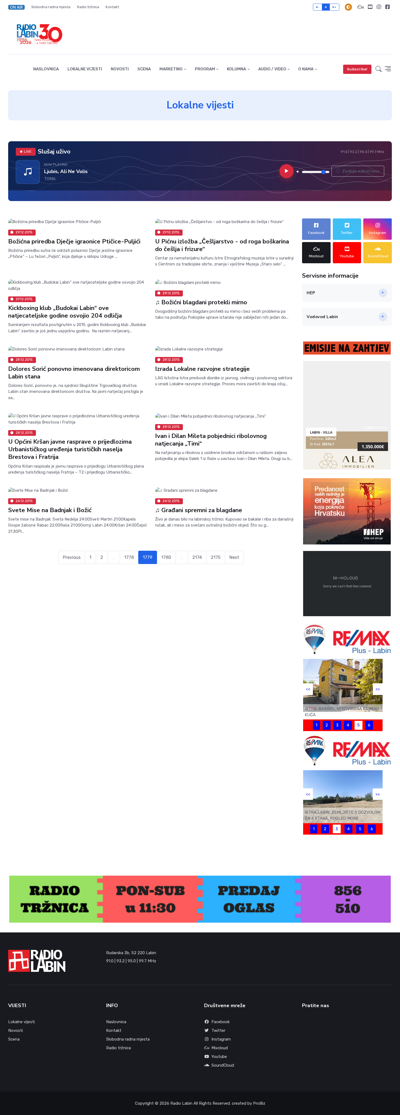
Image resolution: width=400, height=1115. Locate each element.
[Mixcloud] (360, 7)
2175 (215, 557)
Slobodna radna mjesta (50, 7)
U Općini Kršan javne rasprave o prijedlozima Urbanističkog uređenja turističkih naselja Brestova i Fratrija (70, 449)
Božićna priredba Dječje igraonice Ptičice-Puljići (74, 241)
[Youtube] (370, 7)
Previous (72, 557)
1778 (129, 557)
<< (308, 689)
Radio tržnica (88, 7)
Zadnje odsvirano (360, 171)
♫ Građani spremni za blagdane (198, 510)
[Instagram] (378, 7)
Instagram (221, 1039)
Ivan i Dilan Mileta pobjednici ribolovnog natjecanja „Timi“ (211, 439)
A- (317, 6)
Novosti (120, 69)
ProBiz (259, 1103)
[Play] (286, 171)
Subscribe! (357, 69)
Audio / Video (272, 69)
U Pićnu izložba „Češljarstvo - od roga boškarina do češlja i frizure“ (222, 245)
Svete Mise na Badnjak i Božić (50, 510)
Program (205, 69)
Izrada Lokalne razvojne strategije (202, 369)
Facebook (220, 1021)
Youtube (219, 1056)
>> (378, 689)
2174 (197, 557)
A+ (334, 6)
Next (234, 557)
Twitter (218, 1030)
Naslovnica (46, 69)
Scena (144, 69)
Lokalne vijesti (84, 69)
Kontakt (112, 7)
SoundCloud (222, 1065)
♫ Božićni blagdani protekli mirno (201, 302)
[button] (18, 7)
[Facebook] (387, 7)
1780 (166, 557)
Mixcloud (219, 1047)
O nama (305, 69)
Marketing (171, 69)
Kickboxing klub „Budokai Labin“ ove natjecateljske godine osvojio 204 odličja (65, 312)
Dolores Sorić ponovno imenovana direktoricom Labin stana (74, 373)
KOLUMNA (236, 69)
